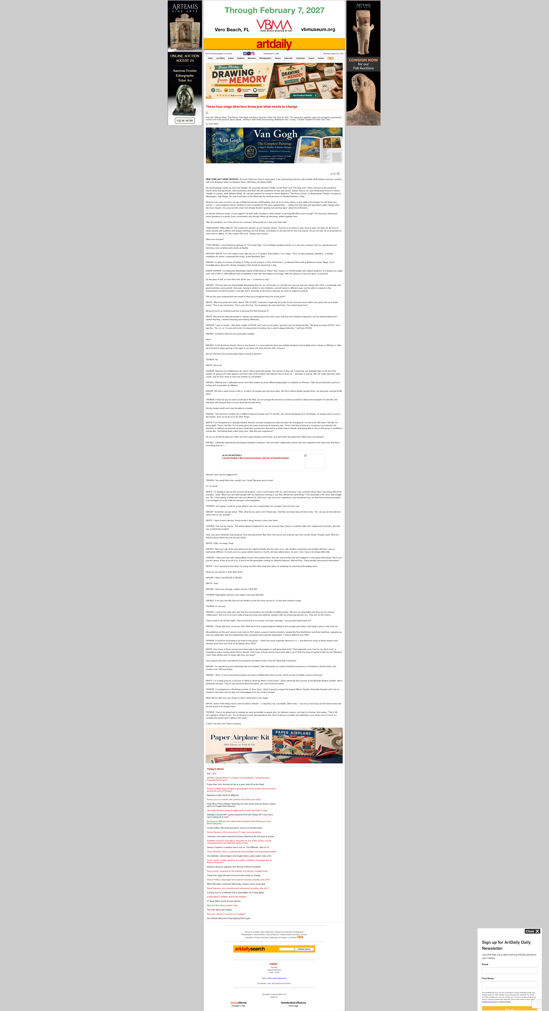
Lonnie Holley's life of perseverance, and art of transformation (255, 458)
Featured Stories (286, 935)
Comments (300, 58)
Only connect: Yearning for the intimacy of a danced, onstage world (237, 871)
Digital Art (279, 932)
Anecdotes (249, 938)
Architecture (288, 932)
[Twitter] (249, 55)
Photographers (265, 58)
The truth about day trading (219, 910)
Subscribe (288, 58)
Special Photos (259, 935)
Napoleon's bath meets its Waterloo (223, 795)
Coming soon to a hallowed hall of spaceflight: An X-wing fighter (235, 892)
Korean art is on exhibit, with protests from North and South (233, 799)
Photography (298, 932)
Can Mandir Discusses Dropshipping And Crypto (228, 918)
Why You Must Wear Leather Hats (222, 905)
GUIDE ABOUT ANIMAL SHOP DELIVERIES (226, 897)
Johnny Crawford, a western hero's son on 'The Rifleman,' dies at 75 (238, 847)
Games (278, 58)
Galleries (240, 58)
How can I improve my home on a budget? (226, 914)
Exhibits (256, 932)
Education (265, 938)
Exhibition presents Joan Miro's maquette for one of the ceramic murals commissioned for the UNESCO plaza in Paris (239, 842)
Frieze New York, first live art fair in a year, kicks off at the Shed (235, 784)
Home (210, 58)
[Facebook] (245, 55)
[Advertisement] (310, 788)
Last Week (220, 58)
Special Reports (272, 935)
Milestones (270, 932)
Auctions (296, 935)
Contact (321, 58)
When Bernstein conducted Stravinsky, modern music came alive (236, 884)
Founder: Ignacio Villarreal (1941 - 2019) (274, 970)
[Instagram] (252, 55)
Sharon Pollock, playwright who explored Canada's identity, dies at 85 (238, 879)
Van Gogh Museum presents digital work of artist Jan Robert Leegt (237, 810)
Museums (252, 58)
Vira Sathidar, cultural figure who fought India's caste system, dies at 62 (239, 856)
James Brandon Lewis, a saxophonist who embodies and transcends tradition (242, 851)
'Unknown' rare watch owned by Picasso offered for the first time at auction (240, 836)
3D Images (283, 938)
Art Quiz (257, 938)
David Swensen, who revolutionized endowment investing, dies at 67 (238, 888)
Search (311, 58)
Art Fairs (304, 935)
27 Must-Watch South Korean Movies (223, 901)
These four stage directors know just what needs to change (233, 875)
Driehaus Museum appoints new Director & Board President (234, 867)
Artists (231, 58)
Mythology (274, 938)
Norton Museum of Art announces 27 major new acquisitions (234, 832)
